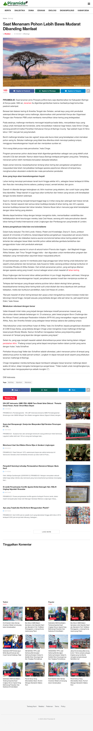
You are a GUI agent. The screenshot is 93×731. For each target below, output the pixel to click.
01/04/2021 (18, 34)
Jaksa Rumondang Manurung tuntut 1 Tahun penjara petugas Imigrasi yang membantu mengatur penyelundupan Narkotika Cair (80, 655)
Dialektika (20, 10)
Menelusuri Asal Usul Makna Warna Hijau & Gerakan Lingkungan (28, 445)
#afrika (11, 382)
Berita (8, 10)
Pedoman (49, 706)
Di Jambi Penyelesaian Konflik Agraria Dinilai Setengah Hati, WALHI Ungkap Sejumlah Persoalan (29, 488)
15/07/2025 (7, 430)
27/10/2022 (7, 471)
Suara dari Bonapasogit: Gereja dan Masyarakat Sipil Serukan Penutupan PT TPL (32, 425)
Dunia (31, 10)
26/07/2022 (7, 492)
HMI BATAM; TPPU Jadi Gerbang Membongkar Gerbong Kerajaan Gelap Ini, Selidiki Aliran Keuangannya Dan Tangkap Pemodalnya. (34, 655)
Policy (63, 706)
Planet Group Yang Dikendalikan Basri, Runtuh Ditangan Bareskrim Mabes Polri (33, 682)
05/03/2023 (7, 448)
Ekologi (52, 10)
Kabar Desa (83, 10)
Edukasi (41, 10)
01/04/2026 (7, 409)
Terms (57, 706)
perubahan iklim (10, 343)
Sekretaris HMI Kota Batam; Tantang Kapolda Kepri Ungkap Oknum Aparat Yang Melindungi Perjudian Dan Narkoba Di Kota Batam (12, 683)
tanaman (27, 103)
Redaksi (8, 34)
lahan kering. (74, 270)
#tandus (28, 382)
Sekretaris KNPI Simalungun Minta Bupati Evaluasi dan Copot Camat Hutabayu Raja (12, 653)
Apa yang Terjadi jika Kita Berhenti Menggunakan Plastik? (26, 507)
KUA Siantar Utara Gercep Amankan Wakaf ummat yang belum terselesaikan (12, 625)
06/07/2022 (7, 511)
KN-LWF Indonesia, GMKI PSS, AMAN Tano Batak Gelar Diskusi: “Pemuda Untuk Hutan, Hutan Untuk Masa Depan (32, 404)
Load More (46, 532)
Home (5, 18)
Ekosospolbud (67, 10)
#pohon (19, 382)
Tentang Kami (32, 706)
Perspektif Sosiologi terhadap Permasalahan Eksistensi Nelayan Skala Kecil (30, 467)
